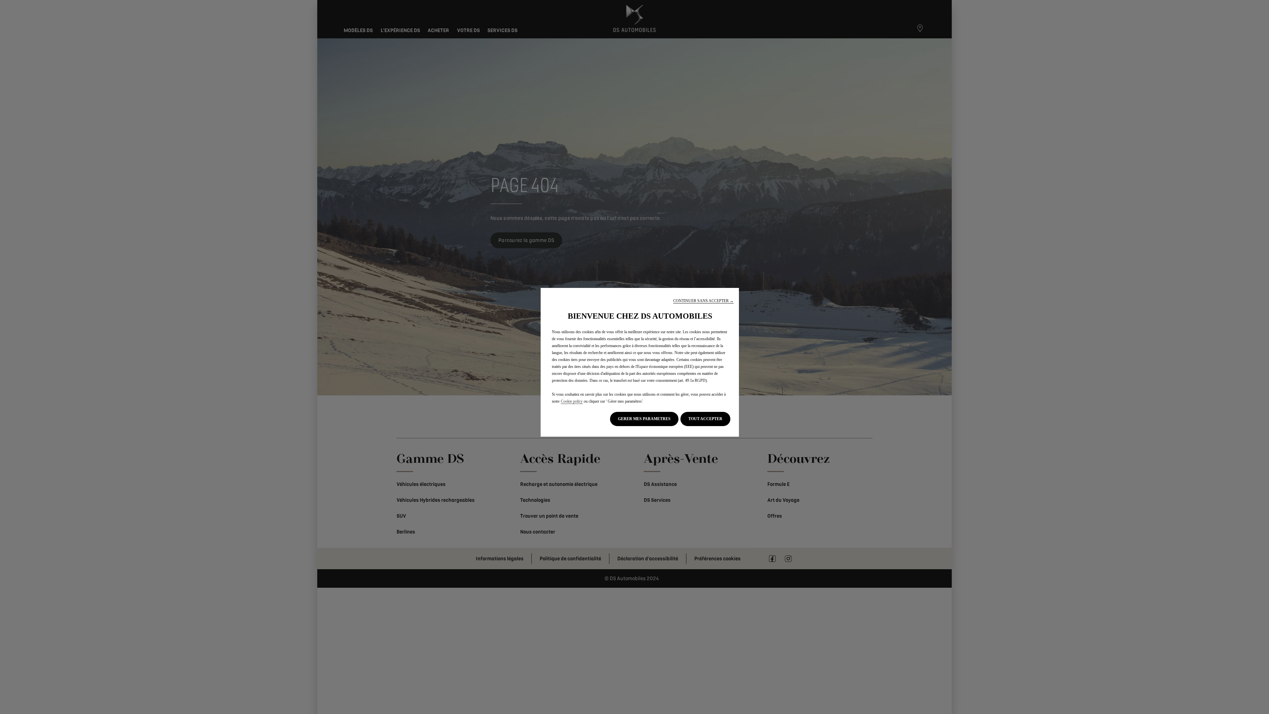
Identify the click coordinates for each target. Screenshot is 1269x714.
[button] (703, 300)
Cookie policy (572, 401)
